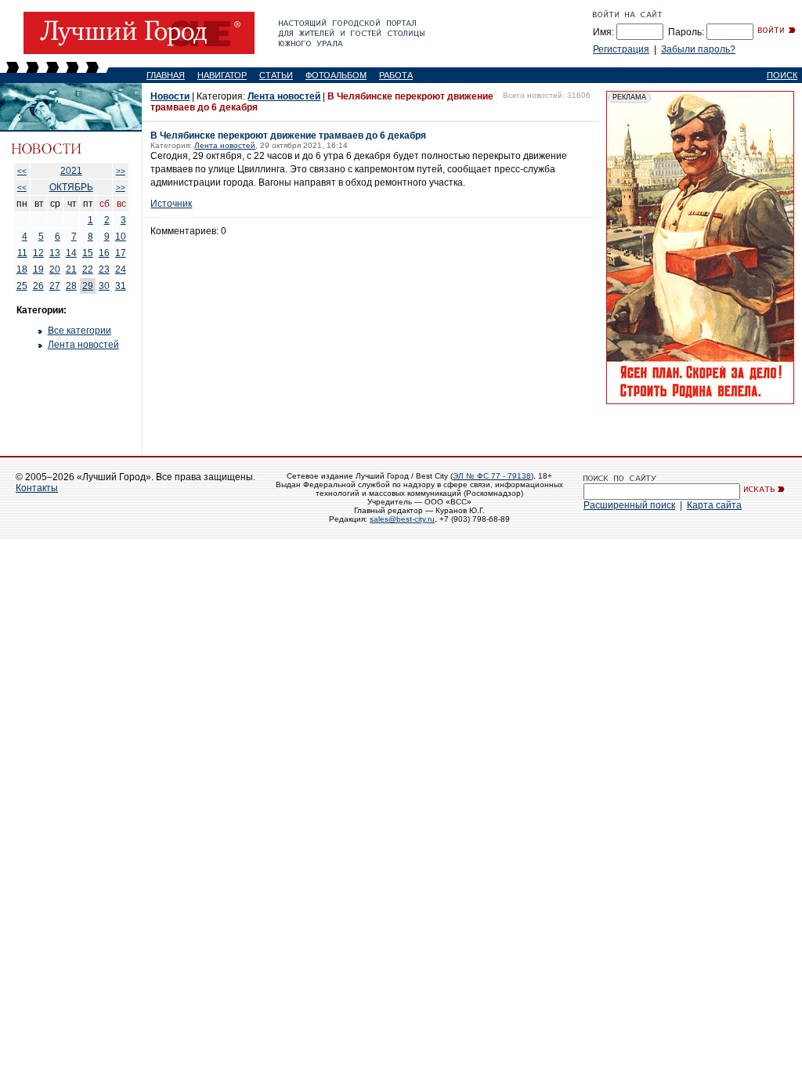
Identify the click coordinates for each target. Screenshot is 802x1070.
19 (38, 269)
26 (38, 285)
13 (54, 253)
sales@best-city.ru (402, 519)
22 (87, 269)
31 (120, 285)
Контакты (37, 488)
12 (38, 253)
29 (87, 285)
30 (104, 285)
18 (21, 269)
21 (71, 269)
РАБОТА (396, 75)
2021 (71, 170)
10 (120, 236)
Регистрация (621, 49)
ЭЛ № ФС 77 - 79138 (492, 476)
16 (104, 253)
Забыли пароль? (698, 49)
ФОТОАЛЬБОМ (336, 75)
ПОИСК (782, 75)
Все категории (79, 330)
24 (120, 269)
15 (87, 253)
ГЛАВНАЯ (165, 75)
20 (54, 269)
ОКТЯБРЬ (71, 187)
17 (120, 253)
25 (21, 285)
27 (54, 285)
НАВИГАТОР (222, 75)
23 (104, 269)
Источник (171, 203)
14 (71, 253)
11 (22, 253)
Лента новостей (83, 344)
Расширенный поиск (629, 505)
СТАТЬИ (276, 75)
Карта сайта (714, 505)
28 (71, 285)
